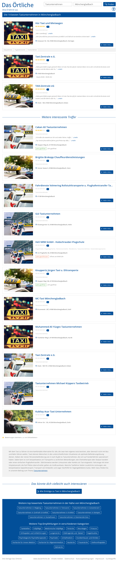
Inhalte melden (57, 559)
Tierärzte (70, 528)
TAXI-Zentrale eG (44, 85)
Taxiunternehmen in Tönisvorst (57, 508)
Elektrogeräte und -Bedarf (73, 533)
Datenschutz (69, 559)
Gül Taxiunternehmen (47, 213)
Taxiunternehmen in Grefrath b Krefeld (33, 512)
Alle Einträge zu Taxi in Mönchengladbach (60, 491)
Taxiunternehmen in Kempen (88, 512)
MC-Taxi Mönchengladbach (50, 298)
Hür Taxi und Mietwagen (49, 23)
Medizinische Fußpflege (54, 528)
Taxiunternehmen (40, 470)
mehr (51, 33)
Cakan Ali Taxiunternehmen (51, 127)
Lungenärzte (55, 533)
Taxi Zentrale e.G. (45, 355)
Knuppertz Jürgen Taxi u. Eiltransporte (56, 270)
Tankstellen (25, 528)
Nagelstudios (92, 533)
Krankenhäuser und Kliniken (88, 538)
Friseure (94, 528)
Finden (111, 4)
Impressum (99, 559)
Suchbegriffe (111, 559)
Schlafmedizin (67, 538)
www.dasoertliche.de (41, 559)
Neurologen (82, 528)
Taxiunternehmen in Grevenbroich (86, 508)
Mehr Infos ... (107, 45)
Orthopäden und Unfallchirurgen (33, 533)
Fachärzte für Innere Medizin (24, 542)
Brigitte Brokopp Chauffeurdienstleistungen (60, 157)
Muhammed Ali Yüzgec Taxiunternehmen (58, 326)
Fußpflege (37, 528)
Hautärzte (71, 542)
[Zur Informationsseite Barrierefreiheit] (114, 9)
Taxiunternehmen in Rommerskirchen (74, 517)
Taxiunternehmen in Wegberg (29, 508)
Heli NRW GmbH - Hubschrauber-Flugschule (59, 242)
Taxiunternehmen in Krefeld (63, 512)
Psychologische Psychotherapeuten (32, 538)
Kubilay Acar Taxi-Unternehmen (53, 411)
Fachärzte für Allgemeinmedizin (51, 542)
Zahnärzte (59, 547)
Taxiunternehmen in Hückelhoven (42, 517)
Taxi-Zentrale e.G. (45, 56)
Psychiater (54, 538)
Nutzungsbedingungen (85, 559)
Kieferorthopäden (98, 542)
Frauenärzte (83, 542)
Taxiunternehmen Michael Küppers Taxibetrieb (61, 383)
